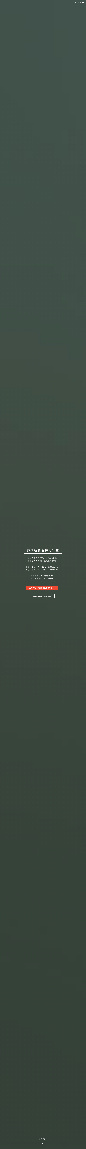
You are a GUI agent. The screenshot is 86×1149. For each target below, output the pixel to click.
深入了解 (42, 1139)
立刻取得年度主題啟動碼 (42, 596)
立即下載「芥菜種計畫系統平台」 (41, 588)
